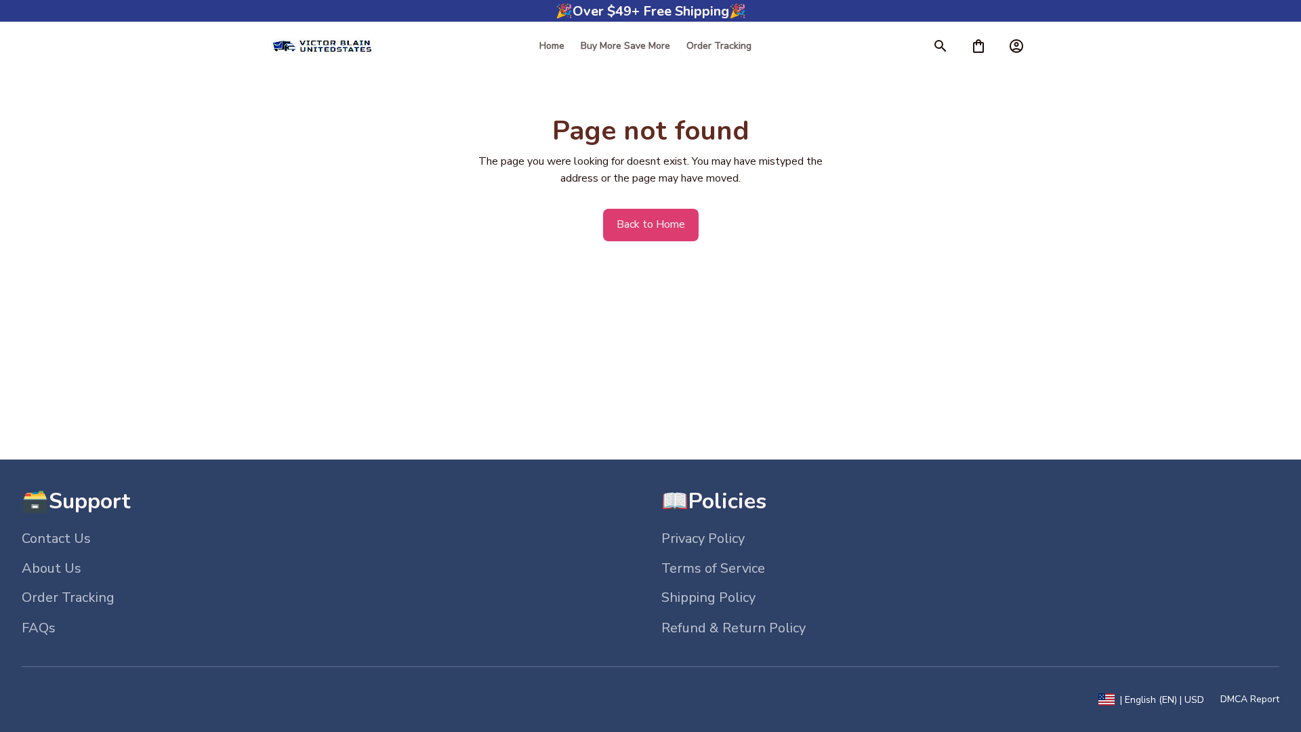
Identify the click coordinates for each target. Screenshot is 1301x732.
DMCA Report (1249, 699)
